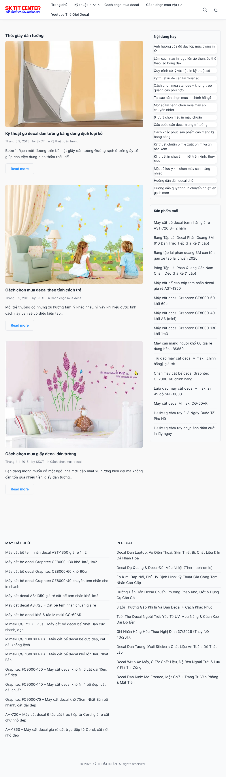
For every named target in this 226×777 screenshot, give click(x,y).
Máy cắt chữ (18, 543)
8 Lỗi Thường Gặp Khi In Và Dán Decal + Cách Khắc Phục (164, 607)
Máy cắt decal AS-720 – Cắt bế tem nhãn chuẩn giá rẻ (50, 605)
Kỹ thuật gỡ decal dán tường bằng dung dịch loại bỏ (54, 133)
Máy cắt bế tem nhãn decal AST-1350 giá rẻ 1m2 (46, 552)
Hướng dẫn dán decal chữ (173, 180)
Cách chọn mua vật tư (164, 5)
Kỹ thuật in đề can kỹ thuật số (176, 78)
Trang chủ (59, 5)
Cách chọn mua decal (121, 5)
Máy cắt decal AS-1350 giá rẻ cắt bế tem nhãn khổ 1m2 (51, 595)
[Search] (204, 9)
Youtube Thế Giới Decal (70, 14)
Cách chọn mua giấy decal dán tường (40, 454)
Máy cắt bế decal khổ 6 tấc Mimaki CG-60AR (43, 614)
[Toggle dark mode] (216, 9)
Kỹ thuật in (83, 5)
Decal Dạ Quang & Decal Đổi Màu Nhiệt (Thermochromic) (165, 567)
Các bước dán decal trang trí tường (180, 124)
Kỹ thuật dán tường (65, 141)
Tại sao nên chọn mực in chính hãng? (182, 98)
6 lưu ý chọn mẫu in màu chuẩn (178, 117)
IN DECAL (125, 543)
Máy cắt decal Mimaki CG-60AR (180, 403)
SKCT (41, 141)
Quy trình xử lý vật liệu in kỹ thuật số (182, 71)
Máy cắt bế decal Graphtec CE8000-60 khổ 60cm (47, 571)
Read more (20, 168)
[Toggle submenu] (99, 4)
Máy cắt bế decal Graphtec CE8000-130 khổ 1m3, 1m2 (51, 562)
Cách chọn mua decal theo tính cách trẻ (43, 290)
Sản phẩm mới (166, 211)
